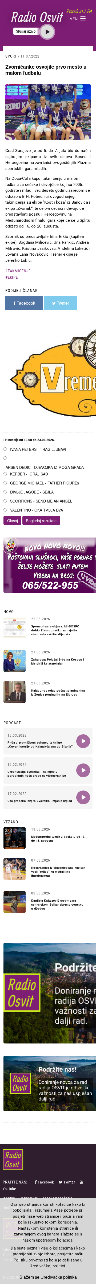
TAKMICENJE (19, 271)
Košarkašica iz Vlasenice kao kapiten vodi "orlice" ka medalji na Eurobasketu (58, 871)
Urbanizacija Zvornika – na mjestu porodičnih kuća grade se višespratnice (36, 774)
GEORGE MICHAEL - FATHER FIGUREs (44, 483)
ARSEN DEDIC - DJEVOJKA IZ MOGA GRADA (45, 467)
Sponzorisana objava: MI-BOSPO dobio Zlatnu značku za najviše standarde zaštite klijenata (55, 630)
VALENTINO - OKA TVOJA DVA (36, 510)
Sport (11, 56)
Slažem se (29, 1277)
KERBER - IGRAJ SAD (29, 474)
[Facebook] (36, 1182)
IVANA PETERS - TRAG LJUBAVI (38, 449)
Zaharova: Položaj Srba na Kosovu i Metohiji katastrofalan (57, 661)
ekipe (13, 277)
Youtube (9, 1189)
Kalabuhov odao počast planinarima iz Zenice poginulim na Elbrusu (58, 692)
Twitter (69, 1182)
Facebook (46, 1182)
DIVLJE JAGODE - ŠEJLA (32, 492)
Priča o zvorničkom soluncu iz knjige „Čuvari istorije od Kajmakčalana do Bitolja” (40, 744)
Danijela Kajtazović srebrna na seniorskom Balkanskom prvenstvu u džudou (57, 904)
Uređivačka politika (59, 1277)
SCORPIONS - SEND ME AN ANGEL (41, 501)
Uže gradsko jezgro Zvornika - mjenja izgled (39, 801)
